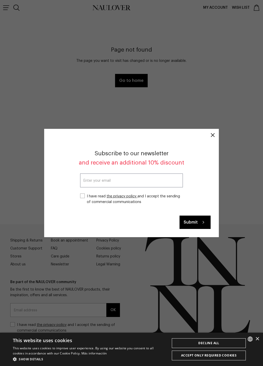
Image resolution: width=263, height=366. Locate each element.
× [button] (257, 339)
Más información (94, 353)
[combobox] (250, 339)
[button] (89, 359)
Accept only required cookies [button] (209, 355)
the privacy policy (122, 196)
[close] (212, 135)
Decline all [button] (208, 343)
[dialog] (131, 349)
